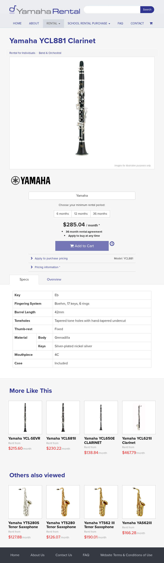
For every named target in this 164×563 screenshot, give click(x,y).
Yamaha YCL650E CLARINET (99, 440)
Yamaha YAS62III (137, 523)
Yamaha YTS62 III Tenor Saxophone (99, 525)
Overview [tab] (54, 279)
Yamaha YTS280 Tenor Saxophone (61, 525)
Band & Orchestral (50, 53)
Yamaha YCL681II (61, 438)
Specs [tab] (24, 279)
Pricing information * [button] (47, 267)
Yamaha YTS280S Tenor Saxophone (23, 525)
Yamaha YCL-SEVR (24, 438)
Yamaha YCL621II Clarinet (137, 440)
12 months (81, 213)
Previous (15, 108)
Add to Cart (84, 246)
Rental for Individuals (22, 53)
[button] (53, 23)
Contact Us (64, 555)
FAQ (120, 23)
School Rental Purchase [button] (88, 23)
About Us (37, 555)
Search (147, 9)
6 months (63, 213)
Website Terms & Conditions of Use (126, 555)
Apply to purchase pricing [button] (51, 258)
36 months (100, 213)
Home (17, 23)
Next (149, 108)
